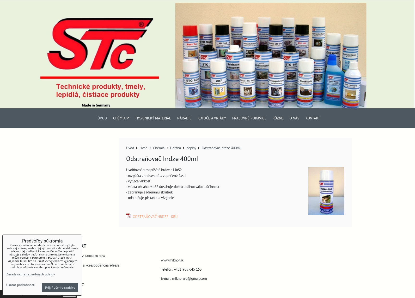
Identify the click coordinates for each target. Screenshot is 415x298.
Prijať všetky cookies (60, 287)
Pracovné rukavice (249, 118)
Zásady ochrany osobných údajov (30, 274)
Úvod (102, 118)
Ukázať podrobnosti (20, 285)
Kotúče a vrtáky (212, 118)
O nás (294, 118)
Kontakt (312, 118)
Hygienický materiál (153, 118)
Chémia (119, 118)
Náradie (184, 118)
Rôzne (278, 118)
